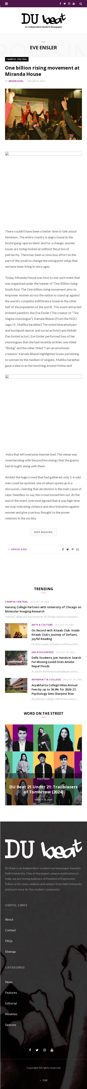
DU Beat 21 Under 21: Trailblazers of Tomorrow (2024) (43, 789)
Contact (10, 930)
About (9, 919)
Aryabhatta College (46, 679)
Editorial (11, 1003)
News (9, 982)
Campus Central (16, 59)
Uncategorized (43, 652)
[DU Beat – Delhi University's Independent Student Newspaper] (43, 20)
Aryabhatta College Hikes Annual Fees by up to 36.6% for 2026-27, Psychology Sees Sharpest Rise (54, 689)
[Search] (81, 3)
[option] (43, 764)
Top (45, 1080)
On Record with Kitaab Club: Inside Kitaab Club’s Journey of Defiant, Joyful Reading (56, 634)
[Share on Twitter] (67, 549)
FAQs (9, 941)
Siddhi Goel (16, 81)
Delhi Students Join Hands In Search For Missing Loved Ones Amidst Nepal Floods (56, 662)
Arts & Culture (42, 624)
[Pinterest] (72, 549)
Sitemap (10, 951)
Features (43, 778)
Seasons (10, 1025)
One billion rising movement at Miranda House (42, 70)
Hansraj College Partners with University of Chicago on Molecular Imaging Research (43, 609)
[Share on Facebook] (63, 549)
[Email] (77, 549)
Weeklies (11, 1014)
